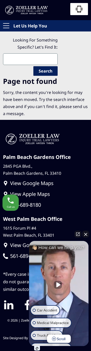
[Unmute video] (59, 285)
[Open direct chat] (77, 234)
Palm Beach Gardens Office (37, 157)
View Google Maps (32, 183)
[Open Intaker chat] (37, 348)
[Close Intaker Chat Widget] (85, 234)
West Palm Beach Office (32, 219)
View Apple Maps (30, 194)
